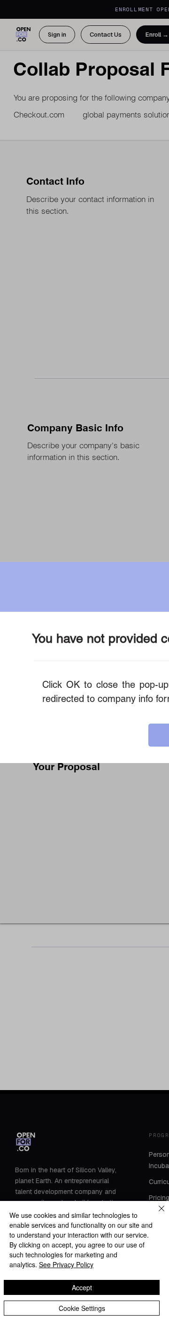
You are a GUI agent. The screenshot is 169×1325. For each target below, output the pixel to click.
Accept (82, 1287)
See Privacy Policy (66, 1264)
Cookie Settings (82, 1308)
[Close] (156, 1214)
